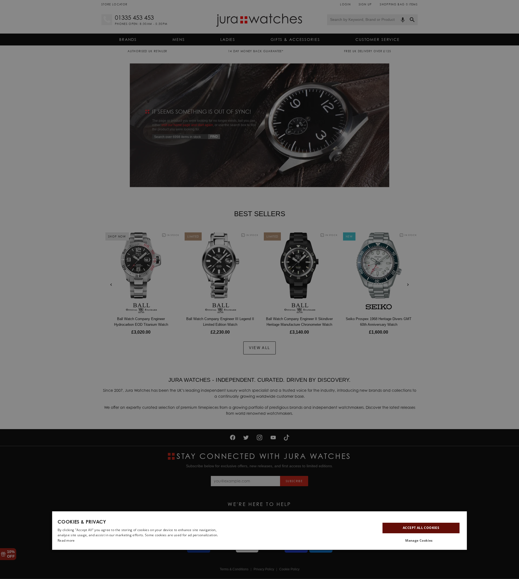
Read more (66, 540)
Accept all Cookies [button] (421, 527)
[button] (421, 540)
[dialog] (259, 530)
